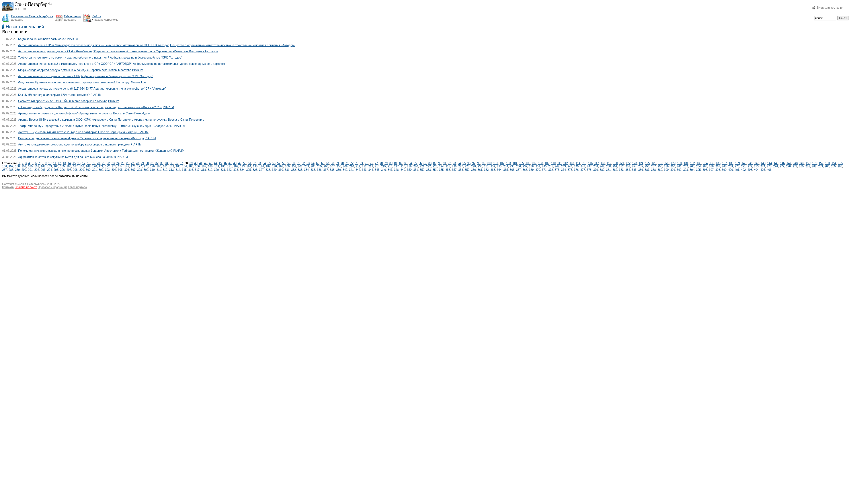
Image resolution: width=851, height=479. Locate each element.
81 (395, 163)
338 (332, 169)
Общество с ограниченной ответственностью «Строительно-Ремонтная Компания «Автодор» (232, 45)
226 (454, 166)
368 (525, 169)
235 (512, 166)
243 (563, 166)
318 (203, 169)
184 (184, 166)
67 (327, 163)
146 (782, 163)
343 (364, 169)
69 (337, 163)
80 (390, 163)
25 (122, 163)
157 (11, 166)
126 (654, 163)
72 (351, 163)
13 (64, 163)
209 (345, 166)
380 (602, 169)
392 (679, 169)
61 (298, 163)
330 (280, 169)
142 (756, 163)
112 (565, 163)
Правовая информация (52, 187)
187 (203, 166)
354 (435, 169)
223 (435, 166)
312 (165, 169)
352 (422, 169)
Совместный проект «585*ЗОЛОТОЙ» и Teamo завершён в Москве (62, 101)
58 (283, 163)
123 (634, 163)
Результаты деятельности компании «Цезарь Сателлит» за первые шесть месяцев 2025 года (81, 138)
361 (480, 169)
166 (68, 166)
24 (117, 163)
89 (434, 163)
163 (49, 166)
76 (371, 163)
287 (4, 169)
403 (750, 169)
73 (356, 163)
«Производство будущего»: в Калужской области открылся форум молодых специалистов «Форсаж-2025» (90, 107)
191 (229, 166)
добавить (17, 19)
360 (473, 169)
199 (281, 166)
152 (821, 163)
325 (248, 169)
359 (467, 169)
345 (377, 169)
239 (537, 166)
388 (653, 169)
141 (750, 163)
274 (762, 166)
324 (242, 169)
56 (273, 163)
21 (103, 163)
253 (627, 166)
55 (269, 163)
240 (544, 166)
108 (540, 163)
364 (499, 169)
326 (255, 169)
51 (249, 163)
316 (190, 169)
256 (647, 166)
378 (589, 169)
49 (239, 163)
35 (171, 163)
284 (827, 166)
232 (492, 166)
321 (223, 169)
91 (444, 163)
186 (197, 166)
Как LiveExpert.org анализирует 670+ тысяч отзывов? (54, 94)
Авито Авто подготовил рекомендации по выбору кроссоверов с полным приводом (74, 144)
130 (679, 163)
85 (415, 163)
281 (807, 166)
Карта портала (77, 187)
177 (139, 166)
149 (801, 163)
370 (537, 169)
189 (216, 166)
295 (56, 169)
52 (254, 163)
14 (69, 163)
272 (750, 166)
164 (56, 166)
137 (724, 163)
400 (730, 169)
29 (142, 163)
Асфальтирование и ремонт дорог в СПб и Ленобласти (55, 51)
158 (17, 166)
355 (441, 169)
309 (146, 169)
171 (101, 166)
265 (705, 166)
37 (181, 163)
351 (415, 169)
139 (737, 163)
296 (62, 169)
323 (235, 169)
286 (839, 166)
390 (666, 169)
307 (133, 169)
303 (107, 169)
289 (17, 169)
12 (59, 163)
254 (634, 166)
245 (576, 166)
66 (322, 163)
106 (527, 163)
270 (737, 166)
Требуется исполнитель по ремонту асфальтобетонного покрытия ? (63, 57)
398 (717, 169)
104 (515, 163)
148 (795, 163)
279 (794, 166)
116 (590, 163)
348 (396, 169)
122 (628, 163)
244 (570, 166)
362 (486, 169)
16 (78, 163)
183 (178, 166)
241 (550, 166)
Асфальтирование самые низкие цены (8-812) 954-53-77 (55, 88)
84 (410, 163)
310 (152, 169)
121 (621, 163)
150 (808, 163)
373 (557, 169)
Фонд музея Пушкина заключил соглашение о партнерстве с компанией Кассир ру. (74, 82)
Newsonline (138, 82)
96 (468, 163)
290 (23, 169)
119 (609, 163)
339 (338, 169)
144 (769, 163)
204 (313, 166)
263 (692, 166)
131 (686, 163)
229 (473, 166)
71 (347, 163)
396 (705, 169)
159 (23, 166)
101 (495, 163)
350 (409, 169)
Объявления (72, 16)
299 (81, 169)
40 (195, 163)
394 (692, 169)
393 (685, 169)
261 (679, 166)
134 (705, 163)
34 (166, 163)
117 (596, 163)
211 (358, 166)
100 (489, 163)
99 (483, 163)
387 (647, 169)
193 (242, 166)
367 (518, 169)
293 (43, 169)
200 (287, 166)
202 (300, 166)
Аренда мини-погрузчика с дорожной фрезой (48, 113)
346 (383, 169)
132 (692, 163)
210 (351, 166)
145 (776, 163)
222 (428, 166)
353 (428, 169)
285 (833, 166)
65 (317, 163)
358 (460, 169)
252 (621, 166)
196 (261, 166)
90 (439, 163)
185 (191, 166)
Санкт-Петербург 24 (31, 184)
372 (550, 169)
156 (4, 166)
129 (673, 163)
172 (107, 166)
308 (139, 169)
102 (502, 163)
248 (595, 166)
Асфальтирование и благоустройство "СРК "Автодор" (146, 57)
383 (621, 169)
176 (133, 166)
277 (782, 166)
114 (578, 163)
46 (225, 163)
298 (75, 169)
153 (827, 163)
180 (158, 166)
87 (425, 163)
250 (608, 166)
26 (127, 163)
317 (197, 169)
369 (531, 169)
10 (49, 163)
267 (717, 166)
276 (775, 166)
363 (492, 169)
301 (94, 169)
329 (274, 169)
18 (88, 163)
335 (312, 169)
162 (43, 166)
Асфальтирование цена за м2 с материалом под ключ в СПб (59, 63)
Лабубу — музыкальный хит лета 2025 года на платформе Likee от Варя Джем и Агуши (77, 132)
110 (553, 163)
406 (769, 169)
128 (666, 163)
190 (223, 166)
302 (101, 169)
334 (306, 169)
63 (308, 163)
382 (615, 169)
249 (602, 166)
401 (737, 169)
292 (36, 169)
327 (261, 169)
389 (660, 169)
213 (370, 166)
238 (531, 166)
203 (306, 166)
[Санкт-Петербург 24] (27, 12)
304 (113, 169)
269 (730, 166)
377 (582, 169)
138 (731, 163)
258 (660, 166)
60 (293, 163)
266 (711, 166)
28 (137, 163)
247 (589, 166)
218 (402, 166)
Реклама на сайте (26, 187)
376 (576, 169)
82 (400, 163)
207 (332, 166)
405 (762, 169)
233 (499, 166)
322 (229, 169)
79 (386, 163)
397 (711, 169)
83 (405, 163)
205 (319, 166)
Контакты (8, 187)
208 (338, 166)
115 (584, 163)
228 (467, 166)
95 (464, 163)
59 (288, 163)
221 (422, 166)
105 (521, 163)
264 (698, 166)
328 (267, 169)
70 (342, 163)
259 (666, 166)
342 (357, 169)
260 (672, 166)
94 (459, 163)
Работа (96, 16)
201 (293, 166)
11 (54, 163)
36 (176, 163)
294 (49, 169)
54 (264, 163)
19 (93, 163)
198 (274, 166)
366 (512, 169)
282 (814, 166)
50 (244, 163)
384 (627, 169)
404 (756, 169)
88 (429, 163)
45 (220, 163)
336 (319, 169)
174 (120, 166)
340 (345, 169)
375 (570, 169)
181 (165, 166)
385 (634, 169)
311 (158, 169)
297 (68, 169)
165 (62, 166)
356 (447, 169)
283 (820, 166)
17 (83, 163)
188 (210, 166)
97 (473, 163)
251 (615, 166)
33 (161, 163)
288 (11, 169)
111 (559, 163)
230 (480, 166)
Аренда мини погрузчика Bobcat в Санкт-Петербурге (114, 113)
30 (147, 163)
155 (840, 163)
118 (603, 163)
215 (383, 166)
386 (640, 169)
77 (376, 163)
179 (152, 166)
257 (653, 166)
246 (582, 166)
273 (756, 166)
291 (30, 169)
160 (30, 166)
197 (268, 166)
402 (743, 169)
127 (660, 163)
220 (415, 166)
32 (156, 163)
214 (377, 166)
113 (572, 163)
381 (608, 169)
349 (402, 169)
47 (230, 163)
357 (454, 169)
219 (409, 166)
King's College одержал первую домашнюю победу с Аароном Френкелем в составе (74, 70)
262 (685, 166)
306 (126, 169)
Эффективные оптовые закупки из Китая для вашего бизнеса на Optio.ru (67, 157)
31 (152, 163)
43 (210, 163)
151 (814, 163)
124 (641, 163)
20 (98, 163)
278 (788, 166)
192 (236, 166)
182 (171, 166)
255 (640, 166)
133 (699, 163)
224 (441, 166)
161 (36, 166)
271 (743, 166)
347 (390, 169)
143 (763, 163)
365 (505, 169)
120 (615, 163)
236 (518, 166)
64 (312, 163)
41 (200, 163)
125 (647, 163)
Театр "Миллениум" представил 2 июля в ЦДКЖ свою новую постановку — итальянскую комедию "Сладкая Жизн (95, 126)
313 (171, 169)
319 (210, 169)
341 (351, 169)
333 (300, 169)
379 (595, 169)
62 (303, 163)
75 (366, 163)
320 (216, 169)
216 (390, 166)
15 (74, 163)
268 (724, 166)
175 (126, 166)
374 (563, 169)
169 (88, 166)
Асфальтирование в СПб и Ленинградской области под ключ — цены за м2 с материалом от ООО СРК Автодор (93, 45)
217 (396, 166)
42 (205, 163)
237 (525, 166)
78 (381, 163)
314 (178, 169)
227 (460, 166)
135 (711, 163)
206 (326, 166)
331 (287, 169)
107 (534, 163)
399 (724, 169)
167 (75, 166)
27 (132, 163)
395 (698, 169)
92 (449, 163)
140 (744, 163)
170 (94, 166)
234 (505, 166)
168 (81, 166)
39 (191, 163)
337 (325, 169)
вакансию (100, 19)
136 (718, 163)
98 (478, 163)
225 (447, 166)
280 (801, 166)
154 (833, 163)
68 (332, 163)
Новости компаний (25, 26)
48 (234, 163)
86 (420, 163)
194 (248, 166)
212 (364, 166)
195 (255, 166)
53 (259, 163)
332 (293, 169)
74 (361, 163)
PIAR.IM (72, 39)
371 (544, 169)
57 (278, 163)
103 (508, 163)
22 (108, 163)
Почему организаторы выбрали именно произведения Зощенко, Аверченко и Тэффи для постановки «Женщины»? (95, 150)
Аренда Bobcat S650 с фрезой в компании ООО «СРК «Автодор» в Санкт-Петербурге (75, 119)
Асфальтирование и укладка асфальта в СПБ (49, 76)
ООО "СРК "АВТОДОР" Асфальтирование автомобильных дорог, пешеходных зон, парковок (163, 63)
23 (113, 163)
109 (547, 163)
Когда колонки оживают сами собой (42, 39)
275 (769, 166)
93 (454, 163)
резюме (113, 19)
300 (88, 169)
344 (370, 169)
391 (672, 169)
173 (113, 166)
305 (120, 169)
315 (184, 169)
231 (486, 166)
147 (789, 163)
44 (215, 163)
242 (557, 166)
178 (146, 166)
